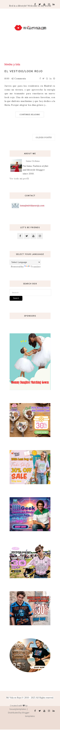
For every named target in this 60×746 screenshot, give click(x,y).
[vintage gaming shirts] (30, 624)
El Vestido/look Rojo (23, 71)
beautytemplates (18, 709)
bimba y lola (12, 64)
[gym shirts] (30, 671)
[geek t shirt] (30, 530)
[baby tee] (30, 577)
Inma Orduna (33, 161)
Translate (36, 266)
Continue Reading (30, 114)
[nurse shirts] (30, 436)
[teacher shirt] (30, 483)
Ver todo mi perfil (19, 178)
